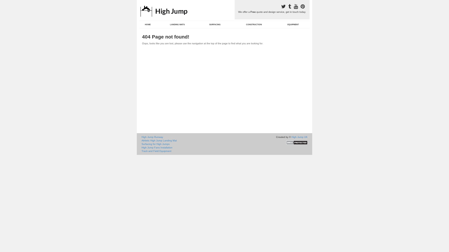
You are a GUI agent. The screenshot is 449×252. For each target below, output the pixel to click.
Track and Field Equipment (156, 151)
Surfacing (215, 24)
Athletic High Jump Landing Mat (159, 140)
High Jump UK (299, 137)
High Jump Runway (152, 137)
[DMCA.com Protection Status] (296, 142)
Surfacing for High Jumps (156, 144)
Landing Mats (177, 24)
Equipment (293, 24)
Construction (254, 24)
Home (148, 24)
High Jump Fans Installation (157, 147)
